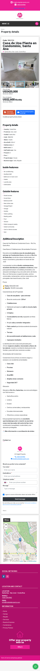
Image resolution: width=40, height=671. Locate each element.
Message (6, 485)
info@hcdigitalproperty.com (21, 459)
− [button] (6, 528)
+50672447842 (21, 4)
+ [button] (6, 524)
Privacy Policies (8, 628)
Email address (7, 473)
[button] (37, 54)
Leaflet (21, 561)
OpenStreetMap (32, 561)
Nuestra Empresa (8, 622)
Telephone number (9, 479)
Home (2, 29)
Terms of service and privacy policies (11, 658)
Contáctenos (7, 625)
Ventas (5, 614)
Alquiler (5, 617)
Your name (6, 467)
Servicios (6, 619)
